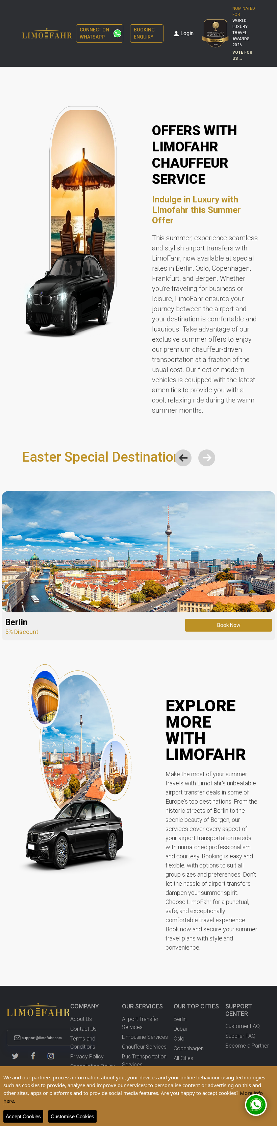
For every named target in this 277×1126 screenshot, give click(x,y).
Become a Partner (247, 1046)
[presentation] (183, 457)
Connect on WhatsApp (94, 33)
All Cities (183, 1058)
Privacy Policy (87, 1056)
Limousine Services (145, 1037)
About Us (81, 1019)
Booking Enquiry (144, 33)
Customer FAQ (242, 1026)
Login (187, 33)
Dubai (180, 1029)
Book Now (228, 625)
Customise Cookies (72, 1116)
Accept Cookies (23, 1116)
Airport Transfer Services (140, 1023)
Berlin (180, 1019)
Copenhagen (189, 1048)
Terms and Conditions (82, 1042)
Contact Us (83, 1029)
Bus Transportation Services (144, 1060)
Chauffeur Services (144, 1047)
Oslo (179, 1038)
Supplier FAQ (240, 1036)
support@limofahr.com (42, 1038)
